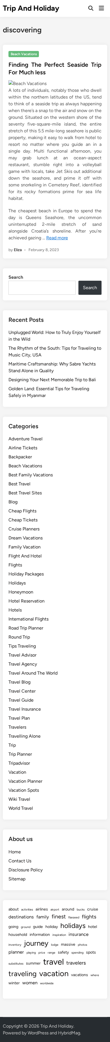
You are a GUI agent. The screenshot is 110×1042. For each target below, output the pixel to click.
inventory (14, 945)
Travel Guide (21, 700)
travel (53, 962)
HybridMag (69, 1033)
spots (91, 952)
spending (77, 952)
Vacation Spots (23, 790)
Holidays (17, 583)
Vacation (17, 772)
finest (59, 916)
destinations (21, 917)
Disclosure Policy (25, 870)
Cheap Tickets (23, 520)
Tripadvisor (19, 763)
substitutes (15, 963)
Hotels (15, 610)
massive (68, 944)
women (30, 982)
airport (54, 909)
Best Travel (19, 484)
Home (14, 851)
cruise (92, 909)
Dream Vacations (25, 538)
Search (15, 277)
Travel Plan (19, 718)
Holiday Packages (26, 574)
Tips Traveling (22, 646)
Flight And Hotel (25, 556)
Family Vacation (24, 547)
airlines (42, 909)
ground (25, 927)
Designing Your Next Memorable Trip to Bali (52, 379)
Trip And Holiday (31, 8)
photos (82, 945)
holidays (72, 925)
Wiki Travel (19, 799)
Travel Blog (19, 682)
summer (33, 963)
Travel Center (22, 691)
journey (36, 943)
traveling (22, 973)
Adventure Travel (25, 438)
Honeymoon (20, 592)
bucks (81, 909)
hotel (92, 926)
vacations (79, 974)
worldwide (47, 983)
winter (14, 983)
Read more (57, 237)
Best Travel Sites (25, 493)
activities (27, 909)
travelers (76, 963)
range (51, 952)
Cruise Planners (23, 529)
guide (38, 926)
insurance (79, 934)
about (13, 909)
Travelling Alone (24, 736)
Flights (15, 565)
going (13, 926)
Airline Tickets (22, 447)
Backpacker (20, 456)
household (17, 934)
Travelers (17, 727)
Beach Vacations (24, 54)
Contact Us (19, 861)
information (40, 934)
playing (31, 952)
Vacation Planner (25, 781)
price (41, 952)
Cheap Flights (22, 511)
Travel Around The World (33, 673)
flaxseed (73, 917)
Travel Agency (22, 664)
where (95, 975)
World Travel (20, 808)
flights (89, 917)
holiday (51, 926)
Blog (12, 502)
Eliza (18, 249)
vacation (54, 973)
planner (16, 952)
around (68, 909)
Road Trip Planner (25, 628)
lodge (54, 945)
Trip (12, 745)
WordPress (38, 1033)
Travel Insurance (24, 709)
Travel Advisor (22, 655)
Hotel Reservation (26, 601)
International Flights (28, 619)
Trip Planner (20, 754)
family (42, 917)
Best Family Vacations (30, 475)
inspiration (59, 935)
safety (63, 952)
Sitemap (16, 879)
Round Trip (19, 637)
